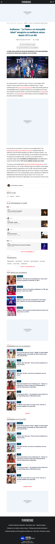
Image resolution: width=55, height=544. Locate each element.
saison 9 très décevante (24, 87)
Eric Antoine (42, 261)
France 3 (11, 229)
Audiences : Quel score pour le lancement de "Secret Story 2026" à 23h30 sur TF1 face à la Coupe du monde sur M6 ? (31, 300)
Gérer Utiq (36, 531)
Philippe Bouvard (10, 261)
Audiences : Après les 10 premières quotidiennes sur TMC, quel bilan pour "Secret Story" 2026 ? (32, 290)
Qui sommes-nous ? (31, 525)
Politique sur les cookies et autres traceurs (17, 528)
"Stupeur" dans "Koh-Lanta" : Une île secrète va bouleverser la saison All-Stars (32, 363)
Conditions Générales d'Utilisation (17, 525)
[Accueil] (26, 2)
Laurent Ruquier (19, 261)
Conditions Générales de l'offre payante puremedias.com (19, 531)
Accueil (8, 23)
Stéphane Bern (24, 263)
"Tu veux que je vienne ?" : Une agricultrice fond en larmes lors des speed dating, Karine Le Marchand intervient (32, 395)
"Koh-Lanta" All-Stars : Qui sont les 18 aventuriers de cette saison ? (31, 374)
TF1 (10, 206)
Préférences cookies (45, 531)
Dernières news (13, 23)
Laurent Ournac (16, 263)
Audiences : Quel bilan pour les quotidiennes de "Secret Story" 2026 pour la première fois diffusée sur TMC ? (32, 279)
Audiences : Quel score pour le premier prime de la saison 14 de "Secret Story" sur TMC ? (32, 310)
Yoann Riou (9, 263)
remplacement (21, 93)
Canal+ (11, 240)
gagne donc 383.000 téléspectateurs (34, 164)
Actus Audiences (20, 23)
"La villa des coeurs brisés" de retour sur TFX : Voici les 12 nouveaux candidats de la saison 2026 (31, 405)
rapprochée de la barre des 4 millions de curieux (19, 150)
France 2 (11, 218)
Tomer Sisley (26, 261)
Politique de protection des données (38, 528)
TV (7, 196)
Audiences (12, 196)
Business (18, 196)
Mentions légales (41, 525)
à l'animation (42, 91)
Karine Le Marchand (34, 261)
